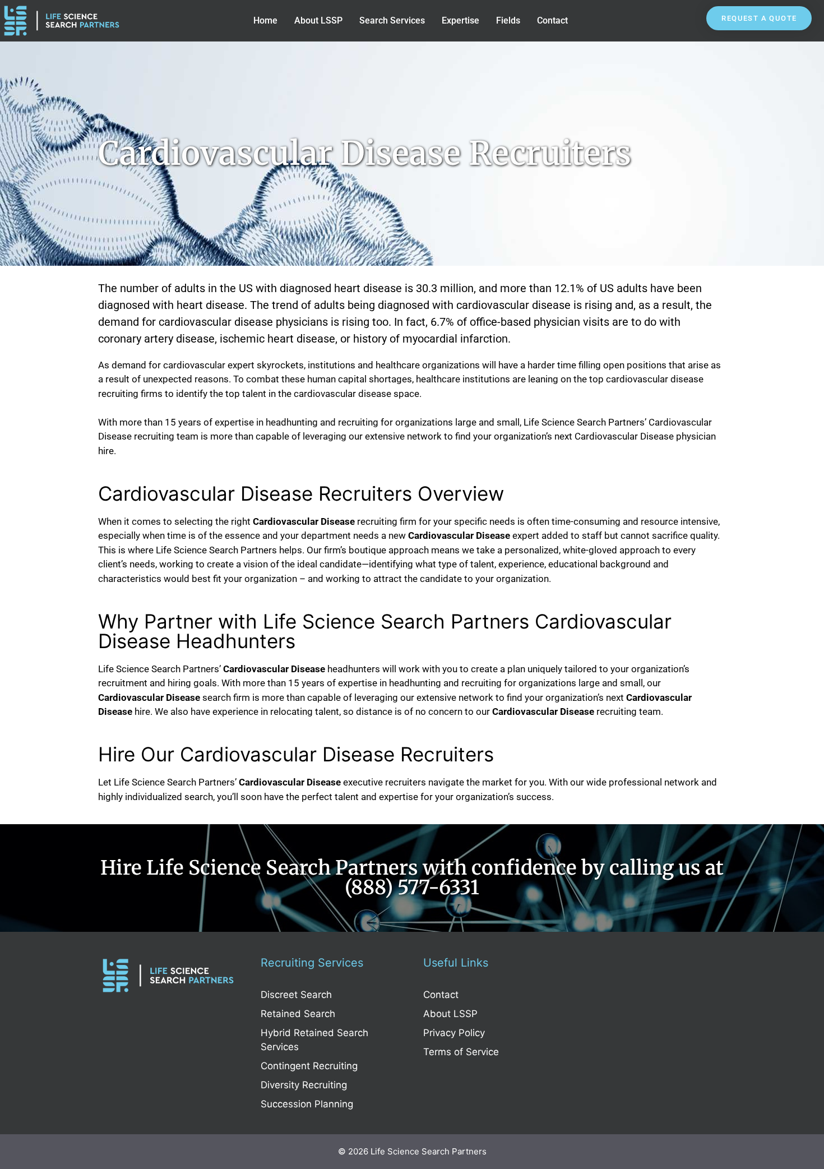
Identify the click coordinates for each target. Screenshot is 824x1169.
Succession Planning (307, 1104)
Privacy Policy (454, 1032)
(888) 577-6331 (412, 887)
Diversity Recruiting (304, 1085)
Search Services (392, 20)
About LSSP (318, 20)
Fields (508, 20)
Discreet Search (296, 994)
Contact (552, 20)
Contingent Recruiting (309, 1065)
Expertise (460, 20)
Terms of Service (461, 1051)
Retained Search (298, 1013)
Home (265, 20)
